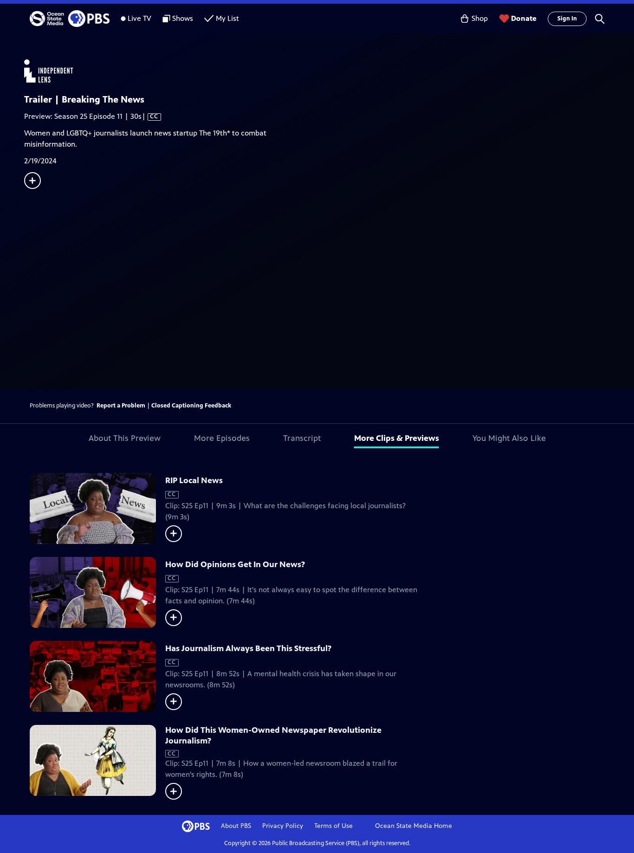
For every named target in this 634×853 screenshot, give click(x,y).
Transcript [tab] (302, 438)
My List (227, 18)
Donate (524, 18)
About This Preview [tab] (125, 438)
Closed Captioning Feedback (191, 405)
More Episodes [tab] (222, 438)
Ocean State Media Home (413, 826)
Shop (480, 18)
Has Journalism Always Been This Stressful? (248, 648)
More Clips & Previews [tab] (396, 438)
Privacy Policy (282, 826)
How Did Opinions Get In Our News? (235, 564)
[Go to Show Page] (329, 71)
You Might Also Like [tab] (509, 438)
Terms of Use (333, 826)
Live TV (139, 18)
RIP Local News (194, 480)
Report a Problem (121, 405)
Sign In (567, 18)
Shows (182, 18)
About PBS (236, 826)
